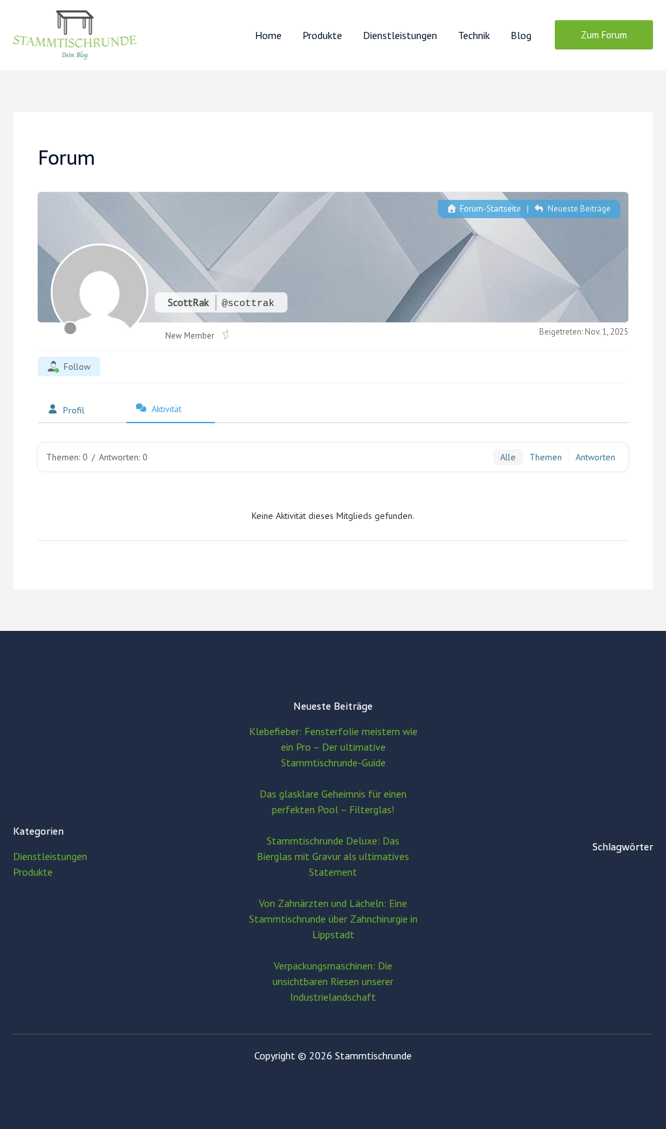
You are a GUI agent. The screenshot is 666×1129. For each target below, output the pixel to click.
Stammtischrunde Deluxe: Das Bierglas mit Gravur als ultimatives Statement (333, 856)
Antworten (595, 457)
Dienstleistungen (400, 35)
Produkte (322, 35)
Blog (521, 35)
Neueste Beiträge (578, 208)
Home (268, 35)
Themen (545, 457)
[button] (604, 34)
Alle (508, 457)
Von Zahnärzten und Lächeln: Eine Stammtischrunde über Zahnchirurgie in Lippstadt (333, 919)
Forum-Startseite (489, 208)
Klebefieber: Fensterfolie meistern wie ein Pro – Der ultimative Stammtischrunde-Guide (333, 747)
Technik (474, 35)
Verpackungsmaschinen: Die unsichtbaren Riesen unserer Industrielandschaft (333, 981)
